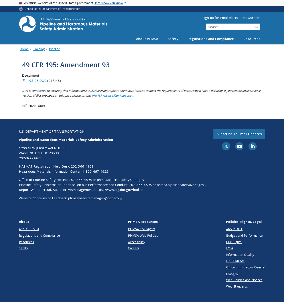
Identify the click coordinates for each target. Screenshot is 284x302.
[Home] (63, 25)
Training (39, 49)
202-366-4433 (30, 158)
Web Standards (237, 286)
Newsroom (251, 17)
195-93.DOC (36, 80)
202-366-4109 (82, 166)
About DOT (234, 229)
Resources (251, 38)
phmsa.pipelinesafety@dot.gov (120, 179)
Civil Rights (234, 242)
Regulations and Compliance (211, 38)
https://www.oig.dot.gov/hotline (119, 189)
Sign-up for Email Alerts (220, 17)
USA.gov (232, 274)
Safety (173, 38)
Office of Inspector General (245, 267)
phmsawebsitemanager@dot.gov (93, 198)
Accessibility (136, 242)
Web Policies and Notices (244, 280)
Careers (133, 248)
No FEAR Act (235, 261)
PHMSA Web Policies (143, 235)
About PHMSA (147, 38)
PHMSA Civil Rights (141, 229)
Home (24, 49)
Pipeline (54, 49)
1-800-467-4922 (95, 171)
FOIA (229, 248)
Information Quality (240, 254)
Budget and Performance (244, 235)
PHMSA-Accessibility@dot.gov (111, 96)
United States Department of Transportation (52, 9)
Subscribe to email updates (239, 134)
